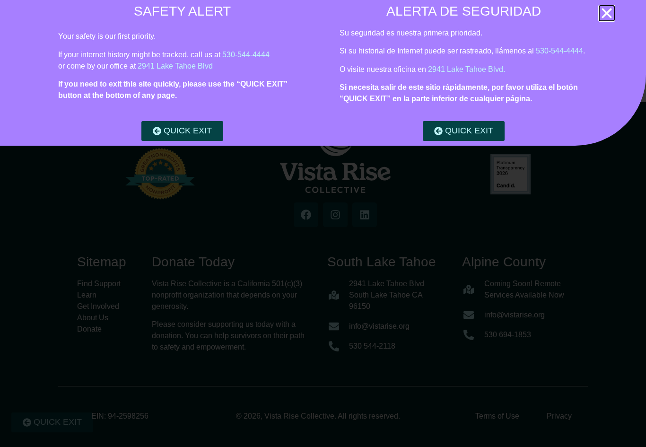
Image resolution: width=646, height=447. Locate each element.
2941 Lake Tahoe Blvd (175, 66)
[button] (607, 13)
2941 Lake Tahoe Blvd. (466, 69)
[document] (323, 223)
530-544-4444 (246, 55)
